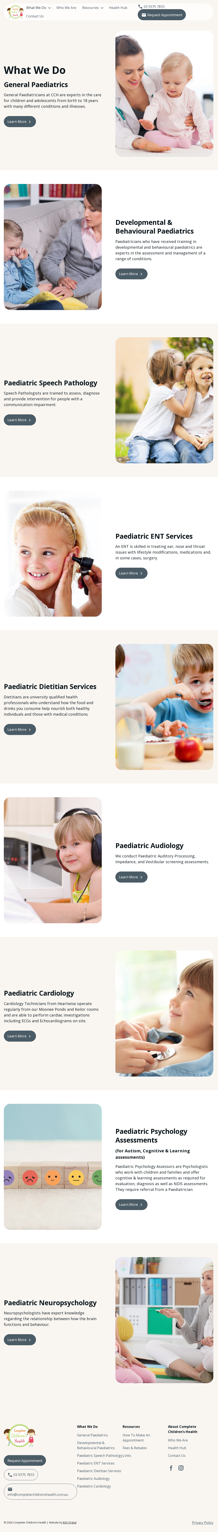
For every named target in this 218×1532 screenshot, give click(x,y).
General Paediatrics (92, 1435)
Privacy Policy (202, 1522)
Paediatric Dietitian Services (99, 1471)
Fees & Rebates (135, 1448)
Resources (90, 7)
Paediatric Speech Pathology (99, 1455)
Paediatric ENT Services (96, 1463)
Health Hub (118, 7)
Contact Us (35, 16)
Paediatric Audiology (93, 1478)
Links (127, 1455)
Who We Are (66, 7)
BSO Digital (69, 1522)
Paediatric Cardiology (94, 1486)
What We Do (36, 7)
